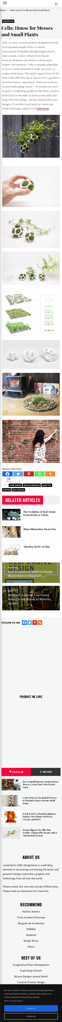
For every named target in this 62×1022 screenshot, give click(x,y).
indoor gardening (32, 485)
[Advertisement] (31, 657)
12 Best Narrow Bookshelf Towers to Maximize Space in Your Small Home (40, 800)
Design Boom (31, 940)
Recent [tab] (47, 771)
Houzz (31, 946)
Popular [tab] (18, 772)
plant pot (46, 485)
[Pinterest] (29, 473)
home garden (15, 485)
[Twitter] (18, 473)
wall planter (18, 490)
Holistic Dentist (31, 911)
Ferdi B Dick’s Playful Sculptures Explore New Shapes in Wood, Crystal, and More (39, 817)
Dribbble (31, 929)
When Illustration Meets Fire (39, 529)
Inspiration (8, 21)
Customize (31, 1016)
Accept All (31, 1008)
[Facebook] (7, 473)
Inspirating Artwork (31, 970)
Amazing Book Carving (36, 546)
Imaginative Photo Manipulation (31, 964)
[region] (31, 1003)
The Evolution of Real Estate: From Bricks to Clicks (39, 513)
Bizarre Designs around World (31, 976)
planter (6, 490)
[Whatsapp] (39, 473)
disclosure (27, 891)
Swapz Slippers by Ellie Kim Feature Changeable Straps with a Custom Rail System (40, 833)
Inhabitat (31, 935)
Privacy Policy (16, 1000)
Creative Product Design (31, 982)
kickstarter (43, 108)
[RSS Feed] (40, 622)
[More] (50, 473)
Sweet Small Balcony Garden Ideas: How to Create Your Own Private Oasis (41, 784)
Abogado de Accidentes (31, 923)
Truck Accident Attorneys (31, 917)
